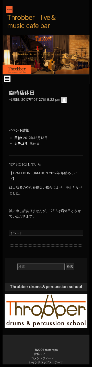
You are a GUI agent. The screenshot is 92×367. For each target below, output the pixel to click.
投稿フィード (42, 354)
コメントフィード (42, 358)
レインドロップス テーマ (46, 362)
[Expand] (7, 79)
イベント (16, 233)
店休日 (35, 143)
